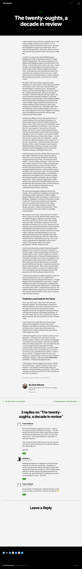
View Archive (33, 392)
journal (41, 12)
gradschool (26, 377)
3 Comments (52, 29)
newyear (36, 377)
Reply (24, 453)
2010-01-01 (42, 29)
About (71, 3)
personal (41, 377)
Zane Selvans (7, 3)
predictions (46, 377)
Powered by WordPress (22, 565)
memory (32, 377)
